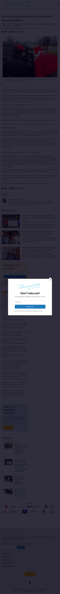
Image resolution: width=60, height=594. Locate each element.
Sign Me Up (30, 306)
